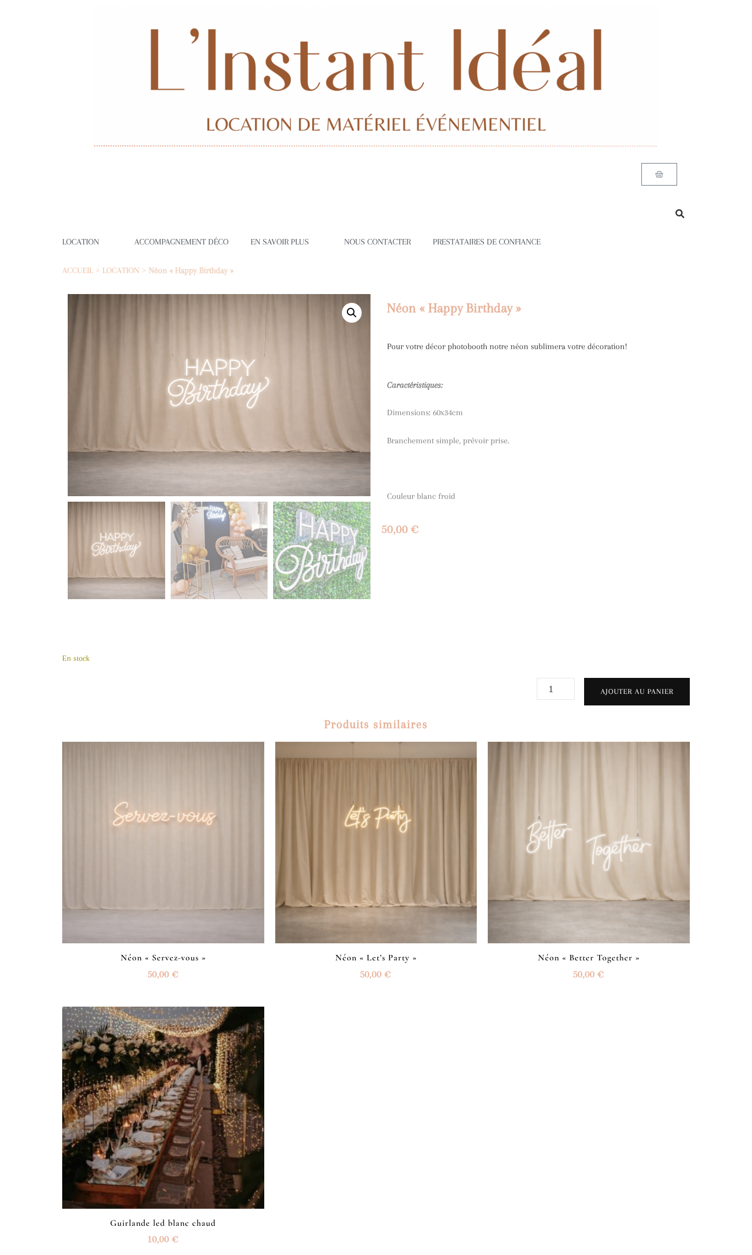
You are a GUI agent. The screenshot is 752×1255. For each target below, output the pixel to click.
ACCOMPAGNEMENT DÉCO (181, 241)
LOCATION (80, 241)
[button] (352, 313)
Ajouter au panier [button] (163, 839)
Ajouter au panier (637, 691)
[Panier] (659, 174)
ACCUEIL (77, 270)
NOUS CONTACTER (377, 241)
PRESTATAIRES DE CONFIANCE (487, 241)
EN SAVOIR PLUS (279, 241)
